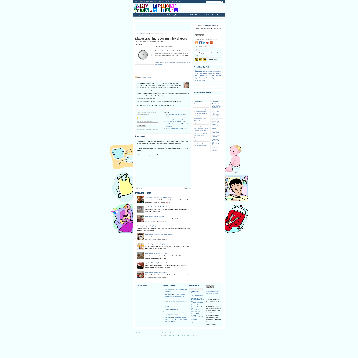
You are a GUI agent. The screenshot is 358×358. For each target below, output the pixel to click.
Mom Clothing (217, 73)
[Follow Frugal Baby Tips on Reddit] (211, 43)
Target (181, 51)
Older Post (187, 188)
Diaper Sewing (146, 15)
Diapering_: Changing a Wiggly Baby (146, 226)
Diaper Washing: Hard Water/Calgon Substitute (177, 119)
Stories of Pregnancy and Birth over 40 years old (197, 300)
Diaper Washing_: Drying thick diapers (161, 38)
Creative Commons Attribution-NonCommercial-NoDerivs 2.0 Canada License (212, 293)
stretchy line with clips (165, 51)
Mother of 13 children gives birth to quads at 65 (216, 135)
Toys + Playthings (200, 75)
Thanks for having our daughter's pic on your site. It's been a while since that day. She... (176, 304)
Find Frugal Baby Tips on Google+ (189, 335)
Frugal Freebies (216, 103)
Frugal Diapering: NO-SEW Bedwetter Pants (156, 272)
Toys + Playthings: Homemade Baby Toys (155, 244)
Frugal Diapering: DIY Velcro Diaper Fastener (156, 253)
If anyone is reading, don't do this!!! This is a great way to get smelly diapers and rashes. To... (175, 297)
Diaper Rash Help (200, 78)
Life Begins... (215, 147)
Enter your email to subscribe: (144, 121)
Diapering (137, 15)
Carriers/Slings (198, 80)
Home (136, 2)
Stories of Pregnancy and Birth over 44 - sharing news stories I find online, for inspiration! (201, 128)
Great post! (175, 309)
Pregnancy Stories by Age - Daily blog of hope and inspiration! (200, 121)
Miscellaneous (217, 71)
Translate (201, 55)
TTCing (203, 80)
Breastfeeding (184, 15)
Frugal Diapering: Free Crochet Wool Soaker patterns (158, 234)
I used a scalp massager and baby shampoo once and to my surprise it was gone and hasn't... (176, 319)
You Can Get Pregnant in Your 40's (216, 141)
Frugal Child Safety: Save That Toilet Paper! (156, 207)
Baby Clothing (210, 78)
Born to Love (170, 85)
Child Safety (193, 15)
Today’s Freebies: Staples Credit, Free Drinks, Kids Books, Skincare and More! (197, 294)
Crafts (213, 75)
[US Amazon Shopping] (196, 60)
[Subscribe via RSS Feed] (196, 42)
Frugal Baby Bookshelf (148, 2)
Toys (200, 15)
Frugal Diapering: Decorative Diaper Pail (175, 121)
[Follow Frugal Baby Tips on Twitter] (203, 42)
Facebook (159, 105)
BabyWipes (175, 15)
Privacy (167, 2)
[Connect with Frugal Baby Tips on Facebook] (200, 42)
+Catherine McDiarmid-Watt (174, 335)
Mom (213, 15)
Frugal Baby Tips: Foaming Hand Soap (154, 216)
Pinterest (172, 105)
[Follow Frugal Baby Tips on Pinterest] (207, 43)
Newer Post (139, 188)
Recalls (160, 2)
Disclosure (176, 2)
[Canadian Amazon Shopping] (200, 60)
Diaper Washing (156, 15)
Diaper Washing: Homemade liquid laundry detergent (158, 197)
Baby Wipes (208, 73)
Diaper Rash (166, 15)
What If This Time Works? (197, 316)
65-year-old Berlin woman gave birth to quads (216, 127)
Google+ (148, 105)
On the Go (207, 15)
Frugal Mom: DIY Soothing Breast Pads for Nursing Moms (159, 263)
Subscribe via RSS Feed (145, 118)
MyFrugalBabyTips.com (138, 332)
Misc (218, 15)
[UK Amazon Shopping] (204, 60)
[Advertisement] (203, 8)
